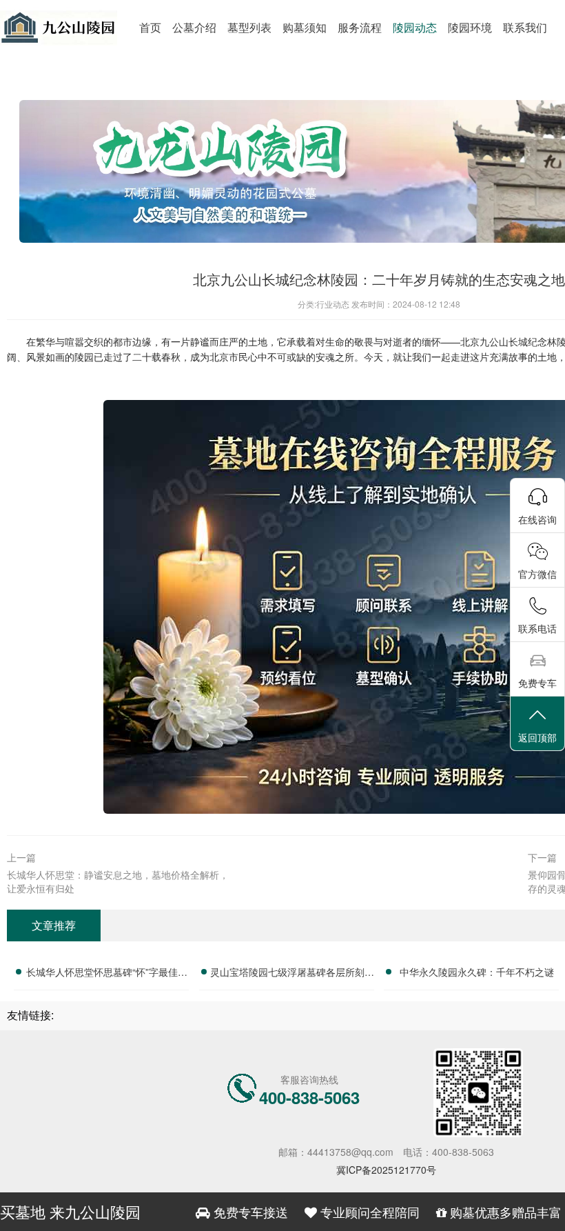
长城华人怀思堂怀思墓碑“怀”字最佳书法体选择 (106, 974)
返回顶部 (537, 737)
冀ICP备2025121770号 (386, 1170)
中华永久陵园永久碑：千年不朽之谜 (477, 972)
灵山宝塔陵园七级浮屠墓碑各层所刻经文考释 (292, 974)
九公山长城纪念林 (518, 341)
